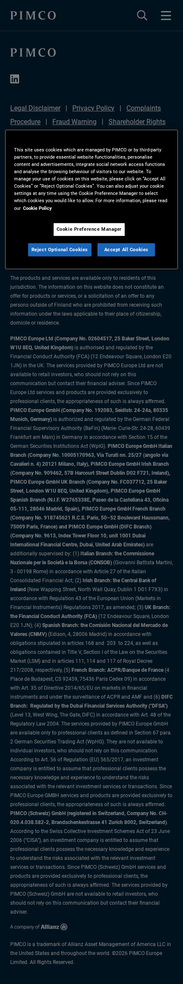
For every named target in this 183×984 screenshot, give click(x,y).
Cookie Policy (37, 208)
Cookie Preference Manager (89, 229)
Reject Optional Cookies (59, 250)
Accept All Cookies (126, 250)
